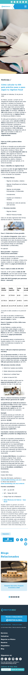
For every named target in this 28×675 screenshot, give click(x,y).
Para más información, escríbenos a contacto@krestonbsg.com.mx (10, 662)
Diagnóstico (5, 645)
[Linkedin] (11, 2)
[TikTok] (23, 2)
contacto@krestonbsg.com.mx (11, 480)
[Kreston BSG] (8, 612)
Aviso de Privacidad (6, 624)
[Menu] (25, 6)
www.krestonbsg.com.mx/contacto (12, 483)
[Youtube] (20, 2)
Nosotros (4, 642)
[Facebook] (14, 2)
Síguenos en (6, 655)
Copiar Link (8, 540)
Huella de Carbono (17, 669)
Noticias (5, 80)
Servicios (4, 633)
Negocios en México (8, 639)
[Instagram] (17, 2)
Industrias (4, 636)
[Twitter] (26, 2)
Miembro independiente (14, 617)
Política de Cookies (17, 624)
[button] (9, 597)
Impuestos (6, 534)
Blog (2, 649)
